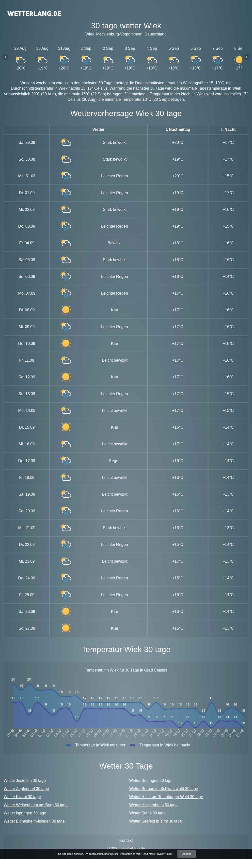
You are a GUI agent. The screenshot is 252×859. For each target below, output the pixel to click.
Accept (186, 853)
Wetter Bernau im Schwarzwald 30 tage (163, 789)
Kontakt (126, 840)
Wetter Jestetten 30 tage (25, 780)
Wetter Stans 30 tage (147, 813)
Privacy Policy (164, 853)
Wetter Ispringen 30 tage (25, 813)
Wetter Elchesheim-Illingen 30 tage (34, 821)
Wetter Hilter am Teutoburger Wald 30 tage (166, 797)
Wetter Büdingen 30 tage (151, 780)
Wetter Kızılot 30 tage (22, 797)
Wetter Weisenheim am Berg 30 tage (36, 805)
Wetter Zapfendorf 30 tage (26, 789)
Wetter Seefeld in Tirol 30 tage (155, 821)
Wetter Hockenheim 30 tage (153, 805)
